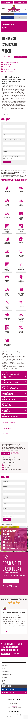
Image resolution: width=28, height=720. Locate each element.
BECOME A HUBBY (7, 14)
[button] (14, 665)
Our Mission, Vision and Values (8, 670)
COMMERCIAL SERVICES (7, 17)
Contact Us (4, 677)
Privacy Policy (14, 703)
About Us (4, 668)
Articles (4, 683)
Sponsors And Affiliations (7, 674)
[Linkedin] (10, 716)
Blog (3, 673)
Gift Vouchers (5, 680)
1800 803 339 (8, 2)
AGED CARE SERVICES (20, 14)
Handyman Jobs (5, 671)
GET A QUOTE (21, 2)
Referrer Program (5, 681)
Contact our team (15, 452)
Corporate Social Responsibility (8, 675)
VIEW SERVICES (20, 56)
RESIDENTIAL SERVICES (8, 692)
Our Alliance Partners (6, 678)
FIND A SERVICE (6, 453)
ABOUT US (5, 666)
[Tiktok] (7, 716)
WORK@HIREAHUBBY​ (20, 17)
